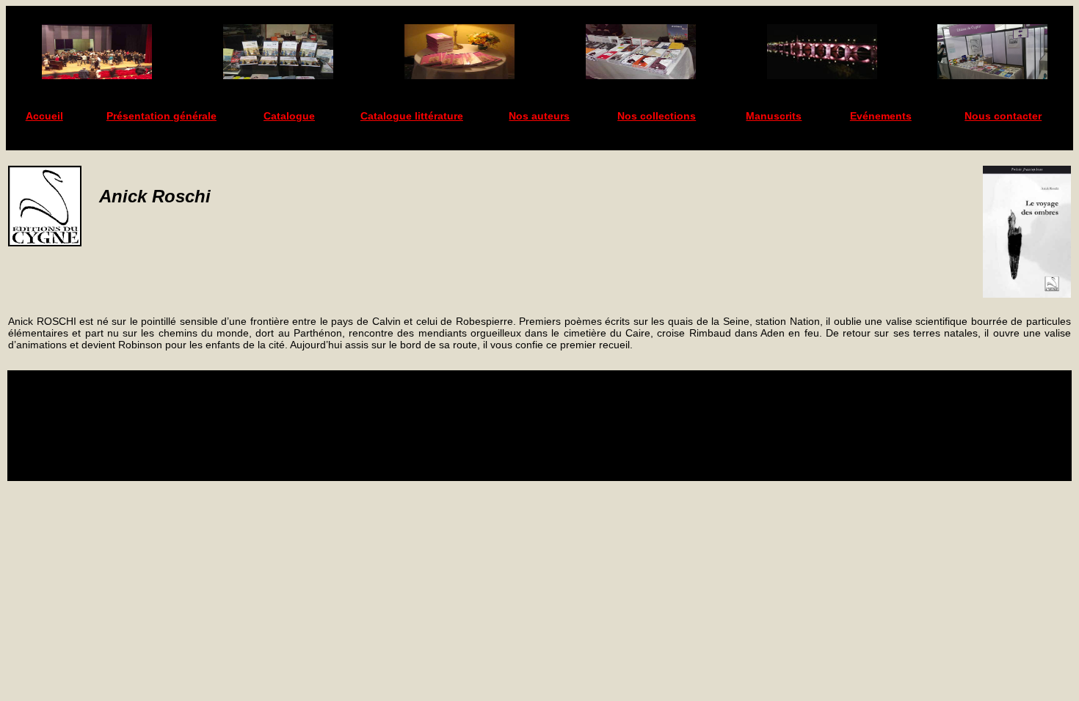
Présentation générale (161, 116)
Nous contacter (1003, 116)
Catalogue (289, 116)
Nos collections (656, 116)
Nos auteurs (539, 116)
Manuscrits (774, 116)
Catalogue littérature (411, 116)
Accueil (44, 116)
